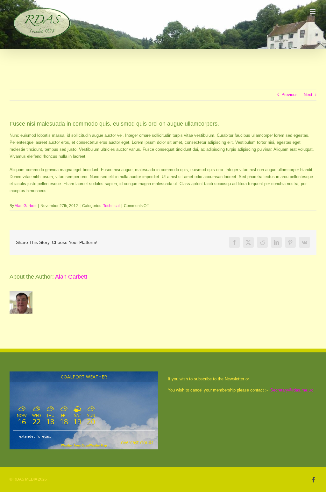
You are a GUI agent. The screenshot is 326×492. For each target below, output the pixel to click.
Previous (289, 94)
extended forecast (35, 436)
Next (308, 94)
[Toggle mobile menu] (313, 11)
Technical (111, 206)
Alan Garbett (25, 206)
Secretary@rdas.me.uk (291, 390)
